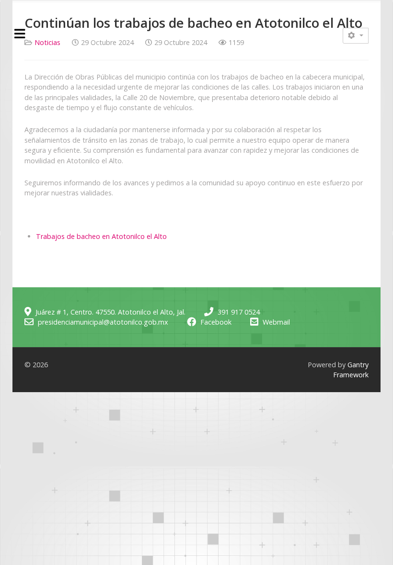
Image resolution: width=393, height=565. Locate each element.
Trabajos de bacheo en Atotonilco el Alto (101, 236)
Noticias (47, 42)
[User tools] (356, 36)
